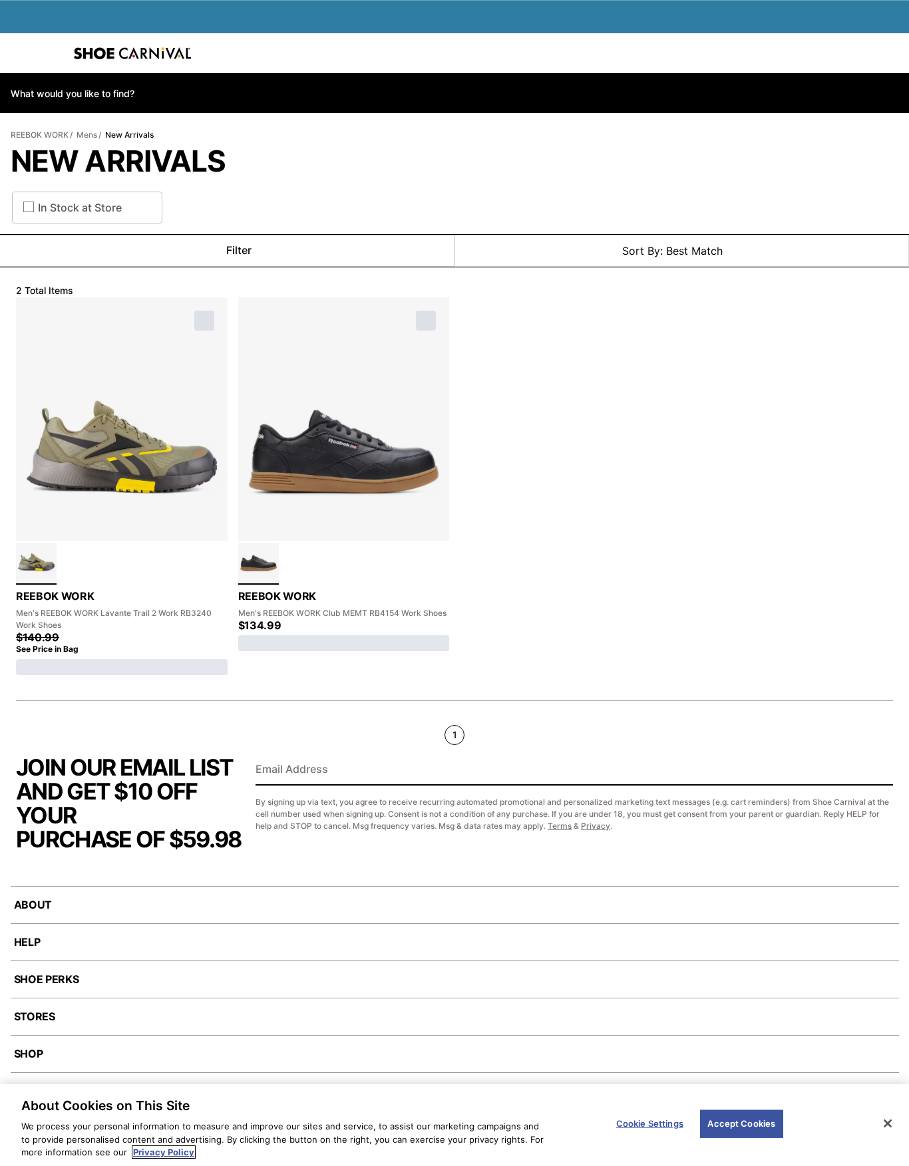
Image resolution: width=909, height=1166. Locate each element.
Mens (87, 135)
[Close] (887, 1123)
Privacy (595, 826)
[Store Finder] (51, 53)
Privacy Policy (163, 1152)
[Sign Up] (878, 770)
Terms (560, 826)
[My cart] (891, 53)
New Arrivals (129, 135)
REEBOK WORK (40, 135)
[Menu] (20, 53)
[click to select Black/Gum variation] (258, 564)
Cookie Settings (649, 1123)
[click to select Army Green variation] (36, 564)
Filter (239, 250)
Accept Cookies (741, 1123)
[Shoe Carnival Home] (132, 53)
